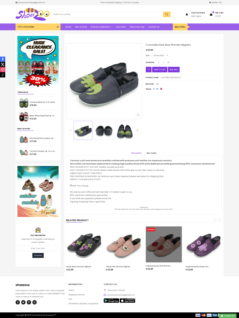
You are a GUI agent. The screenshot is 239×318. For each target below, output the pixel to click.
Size (147, 55)
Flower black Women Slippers (78, 266)
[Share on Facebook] (153, 89)
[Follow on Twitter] (2, 64)
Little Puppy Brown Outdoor (49, 138)
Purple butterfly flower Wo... (197, 266)
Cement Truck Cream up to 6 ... (43, 115)
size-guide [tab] (151, 153)
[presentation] (70, 130)
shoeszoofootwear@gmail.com (121, 295)
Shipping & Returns (76, 294)
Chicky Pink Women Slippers (118, 266)
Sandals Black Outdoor (47, 151)
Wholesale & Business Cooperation (83, 303)
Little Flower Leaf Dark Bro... (41, 102)
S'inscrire (38, 255)
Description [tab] (136, 153)
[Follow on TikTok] (2, 74)
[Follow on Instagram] (2, 69)
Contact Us (229, 316)
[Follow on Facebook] (2, 59)
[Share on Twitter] (157, 89)
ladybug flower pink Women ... (159, 266)
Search (71, 290)
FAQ (70, 299)
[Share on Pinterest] (161, 89)
